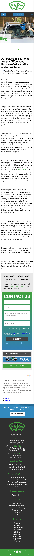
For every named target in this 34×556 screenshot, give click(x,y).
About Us (17, 499)
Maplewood (17, 539)
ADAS (17, 486)
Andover (17, 523)
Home (7, 398)
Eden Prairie (17, 530)
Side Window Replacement (17, 480)
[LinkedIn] (17, 552)
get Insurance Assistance (17, 353)
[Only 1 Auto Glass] (17, 10)
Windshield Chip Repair (17, 465)
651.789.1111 (14, 286)
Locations (17, 519)
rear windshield (23, 169)
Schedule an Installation (17, 505)
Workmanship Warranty (17, 508)
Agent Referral (17, 495)
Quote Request (17, 510)
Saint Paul (17, 541)
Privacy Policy (14, 554)
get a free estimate (17, 366)
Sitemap (8, 554)
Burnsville (17, 525)
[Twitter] (20, 552)
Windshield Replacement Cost (17, 484)
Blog (17, 514)
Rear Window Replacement (17, 482)
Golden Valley (17, 536)
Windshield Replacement (17, 477)
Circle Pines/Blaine (17, 527)
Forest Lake (17, 534)
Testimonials (17, 512)
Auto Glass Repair (17, 461)
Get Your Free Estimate (17, 414)
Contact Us (17, 503)
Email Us (22, 286)
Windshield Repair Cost (17, 469)
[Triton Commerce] (27, 554)
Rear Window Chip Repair (17, 467)
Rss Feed (8, 400)
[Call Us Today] (3, 14)
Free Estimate (18, 14)
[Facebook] (15, 552)
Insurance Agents (17, 491)
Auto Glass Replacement (17, 474)
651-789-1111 (20, 409)
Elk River (17, 532)
